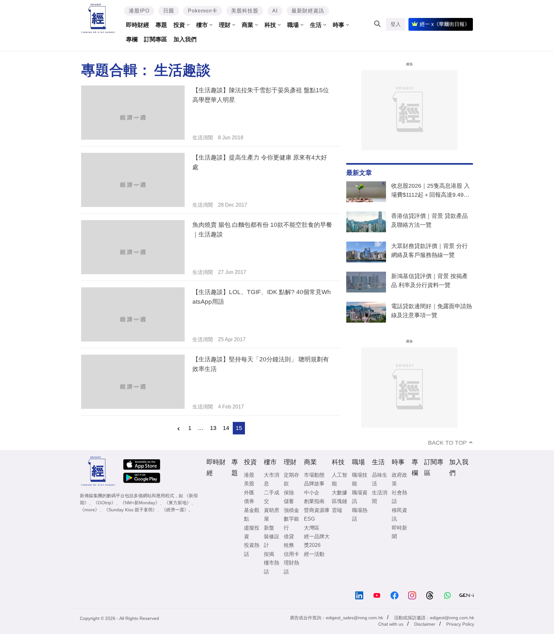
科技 (270, 25)
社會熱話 (399, 497)
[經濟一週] (98, 18)
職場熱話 (359, 514)
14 (226, 428)
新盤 (269, 528)
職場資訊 (359, 497)
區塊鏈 (339, 501)
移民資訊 (399, 514)
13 (213, 428)
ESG (309, 519)
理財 (225, 25)
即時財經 (137, 25)
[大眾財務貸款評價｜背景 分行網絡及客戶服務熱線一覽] (366, 253)
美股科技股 (244, 10)
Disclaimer (424, 624)
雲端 (337, 510)
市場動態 (314, 475)
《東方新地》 (177, 502)
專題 (161, 25)
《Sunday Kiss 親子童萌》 (130, 509)
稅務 (289, 545)
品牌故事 (314, 483)
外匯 (249, 492)
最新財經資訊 (307, 10)
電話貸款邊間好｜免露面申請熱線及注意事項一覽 (431, 310)
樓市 (202, 25)
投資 (179, 25)
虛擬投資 (251, 532)
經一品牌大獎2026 (317, 541)
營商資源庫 (317, 510)
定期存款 (291, 479)
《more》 (89, 509)
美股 (249, 483)
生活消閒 (202, 137)
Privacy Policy (460, 624)
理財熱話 (291, 567)
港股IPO (139, 10)
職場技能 (359, 479)
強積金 (291, 510)
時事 (338, 25)
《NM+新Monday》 (140, 502)
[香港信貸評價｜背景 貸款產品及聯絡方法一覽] (366, 223)
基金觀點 (251, 514)
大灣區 (311, 528)
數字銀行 (291, 523)
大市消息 (271, 479)
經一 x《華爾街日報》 (445, 24)
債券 (249, 501)
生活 (316, 25)
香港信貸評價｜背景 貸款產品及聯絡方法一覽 (429, 220)
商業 (247, 25)
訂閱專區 (155, 39)
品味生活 (379, 479)
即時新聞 (399, 532)
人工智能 (339, 479)
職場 (293, 25)
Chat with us (390, 624)
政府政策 (399, 479)
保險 (289, 492)
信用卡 (291, 554)
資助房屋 (271, 514)
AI (275, 10)
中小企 (311, 492)
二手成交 (271, 497)
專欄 (132, 39)
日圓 (168, 10)
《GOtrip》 (104, 502)
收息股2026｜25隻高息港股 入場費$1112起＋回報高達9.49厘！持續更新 (430, 192)
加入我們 (185, 39)
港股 (249, 475)
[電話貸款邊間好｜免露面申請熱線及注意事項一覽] (366, 313)
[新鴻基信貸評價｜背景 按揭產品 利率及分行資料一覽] (366, 283)
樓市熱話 (271, 567)
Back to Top (447, 443)
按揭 (269, 554)
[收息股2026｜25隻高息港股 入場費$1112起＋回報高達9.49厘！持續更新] (366, 193)
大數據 (339, 492)
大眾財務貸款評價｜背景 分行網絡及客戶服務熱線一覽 (429, 250)
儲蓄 (289, 501)
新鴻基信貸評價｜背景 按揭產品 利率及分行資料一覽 (429, 280)
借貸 (289, 536)
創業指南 (314, 501)
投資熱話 (251, 549)
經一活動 (314, 554)
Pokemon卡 (202, 10)
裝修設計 (271, 541)
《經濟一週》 (175, 509)
